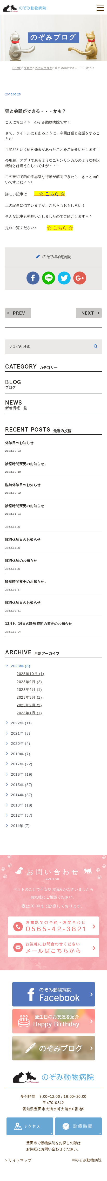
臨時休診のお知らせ (21, 560)
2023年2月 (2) (29, 705)
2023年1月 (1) (29, 713)
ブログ (28, 68)
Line (48, 278)
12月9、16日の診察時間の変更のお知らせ (38, 624)
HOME (16, 68)
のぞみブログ (43, 68)
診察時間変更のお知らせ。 (26, 464)
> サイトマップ (18, 1160)
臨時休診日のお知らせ (23, 485)
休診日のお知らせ (19, 443)
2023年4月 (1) (29, 689)
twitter (64, 278)
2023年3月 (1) (29, 697)
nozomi (19, 83)
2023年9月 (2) (29, 681)
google (79, 278)
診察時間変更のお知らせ (24, 506)
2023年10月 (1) (30, 674)
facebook (32, 278)
